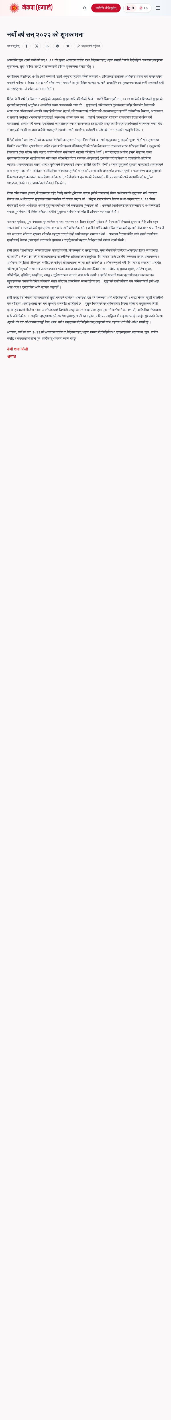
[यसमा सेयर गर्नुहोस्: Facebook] (26, 46)
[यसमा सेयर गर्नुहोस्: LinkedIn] (47, 46)
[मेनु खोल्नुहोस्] (158, 8)
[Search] (85, 8)
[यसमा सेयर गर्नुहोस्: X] (37, 46)
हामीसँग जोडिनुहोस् (106, 8)
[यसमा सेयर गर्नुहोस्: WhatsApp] (57, 46)
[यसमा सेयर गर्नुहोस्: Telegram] (67, 46)
